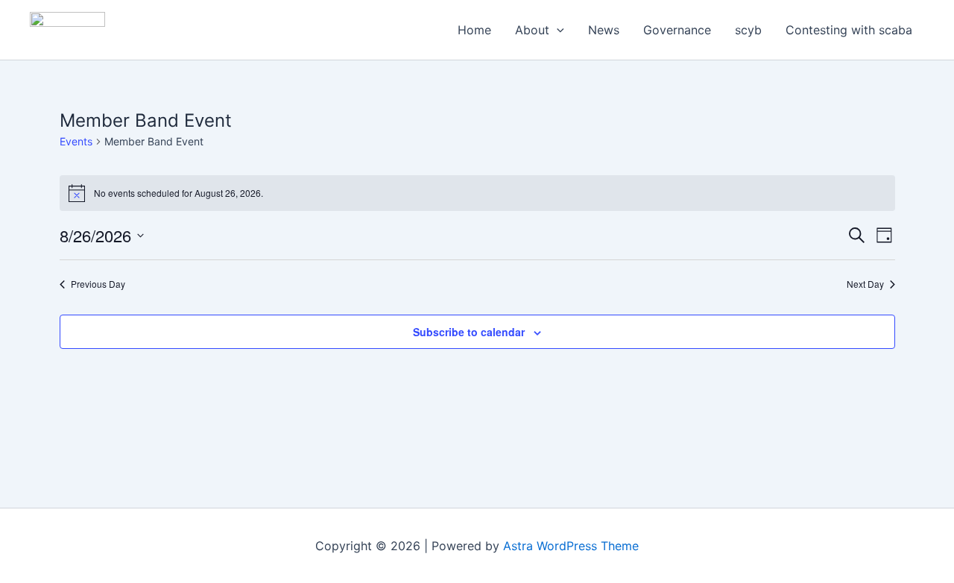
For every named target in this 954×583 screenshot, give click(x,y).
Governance (677, 29)
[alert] (477, 193)
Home (474, 29)
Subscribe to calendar (469, 331)
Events (76, 141)
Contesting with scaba (849, 29)
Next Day (865, 284)
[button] (556, 30)
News (603, 29)
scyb (748, 29)
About (532, 29)
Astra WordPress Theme (571, 545)
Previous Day (98, 284)
